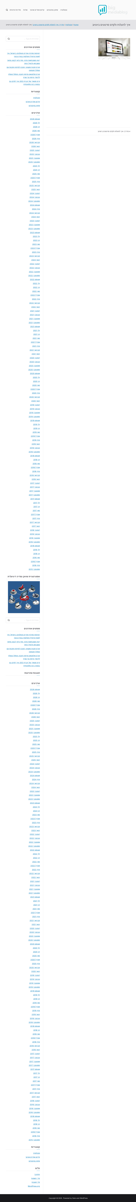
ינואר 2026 (35, 146)
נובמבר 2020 (35, 362)
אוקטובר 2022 (34, 272)
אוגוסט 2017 (35, 499)
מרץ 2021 (36, 346)
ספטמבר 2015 (34, 569)
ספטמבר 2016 (34, 542)
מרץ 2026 (36, 139)
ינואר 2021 (36, 354)
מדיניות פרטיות (15, 10)
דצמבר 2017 (35, 483)
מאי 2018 (36, 464)
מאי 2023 (36, 244)
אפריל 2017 (35, 514)
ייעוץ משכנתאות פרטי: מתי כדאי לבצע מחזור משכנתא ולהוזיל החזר (23, 61)
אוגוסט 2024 (35, 205)
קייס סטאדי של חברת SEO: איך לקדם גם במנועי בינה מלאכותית (24, 82)
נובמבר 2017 (35, 487)
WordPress (84, 1198)
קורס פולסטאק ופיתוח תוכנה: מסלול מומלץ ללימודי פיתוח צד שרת (24, 75)
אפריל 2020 (35, 389)
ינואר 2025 (35, 189)
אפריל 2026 (35, 135)
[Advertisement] (88, 77)
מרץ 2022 (36, 299)
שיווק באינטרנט (52, 10)
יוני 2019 (36, 428)
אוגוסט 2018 (35, 456)
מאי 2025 (36, 174)
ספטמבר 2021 (34, 323)
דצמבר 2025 (35, 150)
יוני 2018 (36, 460)
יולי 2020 (36, 377)
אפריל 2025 (35, 178)
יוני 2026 (36, 127)
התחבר (37, 1174)
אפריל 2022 (35, 295)
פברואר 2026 (34, 142)
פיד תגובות (36, 1182)
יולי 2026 (36, 123)
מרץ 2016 (36, 565)
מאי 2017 (36, 510)
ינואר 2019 (36, 444)
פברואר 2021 (35, 350)
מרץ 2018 (36, 471)
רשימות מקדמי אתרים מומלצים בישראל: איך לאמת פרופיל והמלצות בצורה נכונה (23, 54)
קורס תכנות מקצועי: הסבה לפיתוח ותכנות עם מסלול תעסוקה (23, 68)
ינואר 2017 (36, 526)
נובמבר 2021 (35, 315)
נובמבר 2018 (35, 448)
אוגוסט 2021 (35, 326)
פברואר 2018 (35, 475)
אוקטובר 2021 (34, 319)
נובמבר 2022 (35, 268)
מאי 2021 (36, 338)
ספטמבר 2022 (34, 275)
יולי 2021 (36, 330)
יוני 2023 (36, 240)
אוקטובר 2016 (34, 538)
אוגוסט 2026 (35, 119)
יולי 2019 (36, 424)
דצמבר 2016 (35, 530)
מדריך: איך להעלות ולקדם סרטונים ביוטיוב (113, 131)
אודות (25, 10)
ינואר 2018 (36, 479)
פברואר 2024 (34, 213)
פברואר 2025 (34, 185)
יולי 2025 (36, 166)
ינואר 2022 (35, 307)
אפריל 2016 (35, 561)
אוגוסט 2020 (35, 373)
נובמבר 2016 (35, 534)
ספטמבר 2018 (34, 452)
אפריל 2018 (35, 467)
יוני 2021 (36, 334)
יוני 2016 (36, 554)
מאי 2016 (36, 558)
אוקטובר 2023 (34, 225)
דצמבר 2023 (35, 221)
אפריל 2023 (35, 248)
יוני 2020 (36, 381)
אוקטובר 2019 (34, 413)
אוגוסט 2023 (35, 232)
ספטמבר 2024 (34, 201)
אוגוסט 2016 (35, 546)
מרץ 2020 (36, 393)
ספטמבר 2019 (34, 416)
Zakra (74, 1198)
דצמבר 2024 (35, 193)
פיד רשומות (35, 1178)
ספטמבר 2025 (34, 162)
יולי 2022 (36, 283)
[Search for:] (23, 38)
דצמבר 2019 (35, 405)
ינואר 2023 (35, 260)
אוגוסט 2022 (35, 279)
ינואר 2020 (35, 401)
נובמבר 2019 (35, 409)
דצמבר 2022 (35, 264)
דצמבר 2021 (35, 311)
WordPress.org (34, 1186)
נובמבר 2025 (35, 154)
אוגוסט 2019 (35, 420)
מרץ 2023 (36, 252)
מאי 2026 (36, 131)
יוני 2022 (36, 287)
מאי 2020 (36, 385)
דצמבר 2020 (35, 358)
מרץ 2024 (36, 209)
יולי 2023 (36, 236)
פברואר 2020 (34, 397)
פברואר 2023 (34, 256)
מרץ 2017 (36, 518)
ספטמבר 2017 (34, 495)
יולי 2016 (36, 550)
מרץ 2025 (36, 182)
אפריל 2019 (35, 436)
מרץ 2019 (36, 440)
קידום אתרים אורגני (37, 10)
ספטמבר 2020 (34, 370)
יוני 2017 (36, 507)
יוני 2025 (36, 170)
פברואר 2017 (35, 522)
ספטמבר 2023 (34, 229)
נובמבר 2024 (35, 197)
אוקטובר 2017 (34, 491)
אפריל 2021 (35, 342)
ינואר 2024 (35, 217)
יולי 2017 (36, 503)
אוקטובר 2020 (34, 366)
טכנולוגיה (63, 10)
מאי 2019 (36, 432)
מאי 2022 (36, 291)
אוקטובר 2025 (34, 158)
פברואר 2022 (34, 303)
